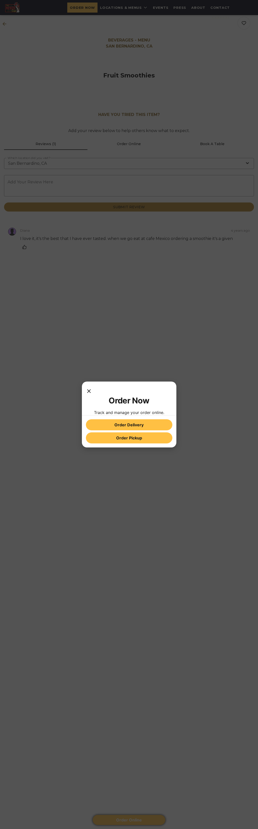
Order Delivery (129, 424)
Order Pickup (129, 437)
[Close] (89, 391)
